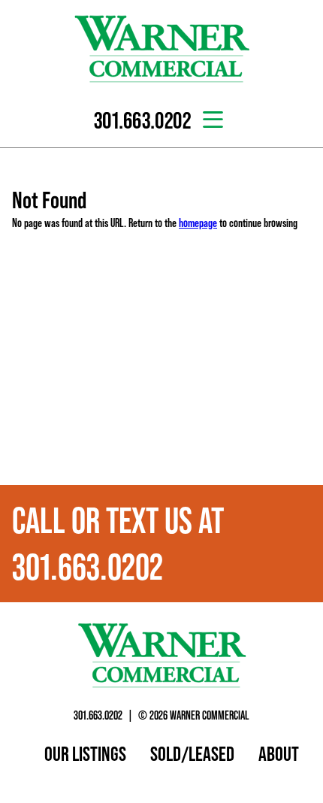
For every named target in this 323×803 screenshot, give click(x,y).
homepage (198, 222)
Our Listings (85, 753)
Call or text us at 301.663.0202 (118, 543)
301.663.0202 (98, 715)
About (278, 753)
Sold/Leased (192, 753)
